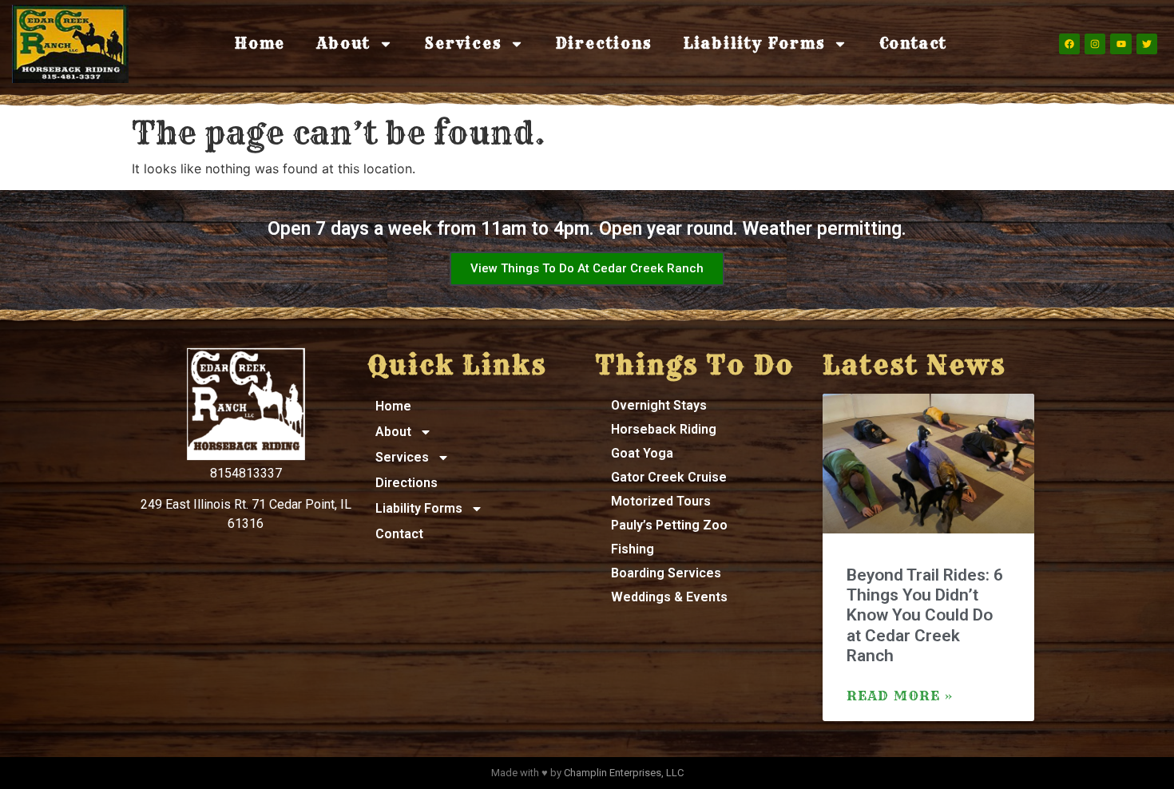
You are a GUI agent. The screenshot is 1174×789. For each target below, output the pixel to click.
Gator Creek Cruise (669, 477)
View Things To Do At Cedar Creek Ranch (587, 268)
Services (463, 43)
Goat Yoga (642, 453)
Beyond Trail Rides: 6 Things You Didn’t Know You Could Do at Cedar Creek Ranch (925, 615)
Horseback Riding (663, 429)
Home (260, 43)
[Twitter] (1146, 44)
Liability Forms (754, 43)
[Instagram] (1095, 44)
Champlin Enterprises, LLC (624, 773)
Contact (913, 43)
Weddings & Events (669, 597)
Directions (604, 43)
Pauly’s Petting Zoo (669, 525)
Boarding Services (666, 573)
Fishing (632, 549)
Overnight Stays (659, 405)
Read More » (900, 696)
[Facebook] (1069, 44)
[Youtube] (1120, 44)
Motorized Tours (661, 501)
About (344, 43)
